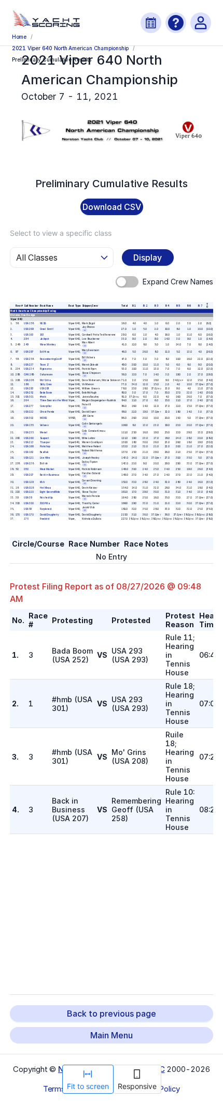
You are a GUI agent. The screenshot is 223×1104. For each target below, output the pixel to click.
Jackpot (44, 338)
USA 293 (28, 388)
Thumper (44, 442)
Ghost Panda (46, 412)
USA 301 (28, 396)
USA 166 (28, 446)
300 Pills (44, 503)
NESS (42, 323)
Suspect (44, 438)
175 (26, 519)
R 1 (134, 305)
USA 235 (28, 432)
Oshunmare (45, 374)
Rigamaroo (45, 369)
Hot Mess (44, 488)
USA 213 (28, 442)
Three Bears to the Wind (53, 400)
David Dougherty (48, 514)
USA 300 (28, 503)
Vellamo (43, 425)
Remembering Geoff (50, 359)
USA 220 (28, 492)
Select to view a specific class (61, 233)
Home (19, 37)
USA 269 (28, 328)
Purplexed (45, 509)
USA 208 (28, 380)
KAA (41, 482)
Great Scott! (46, 328)
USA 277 (28, 406)
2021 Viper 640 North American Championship (70, 48)
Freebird (44, 519)
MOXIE (43, 417)
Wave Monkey (47, 344)
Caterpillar (45, 406)
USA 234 (29, 369)
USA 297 (28, 352)
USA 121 (28, 458)
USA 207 (28, 475)
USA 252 (28, 392)
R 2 (145, 305)
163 (41, 334)
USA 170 (28, 514)
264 (26, 400)
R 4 (167, 305)
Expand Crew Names (178, 281)
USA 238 (28, 463)
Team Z (43, 365)
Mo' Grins (44, 380)
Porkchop (44, 446)
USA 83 (28, 509)
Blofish (43, 463)
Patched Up (45, 497)
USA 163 (28, 334)
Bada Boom (45, 392)
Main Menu (111, 1035)
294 (26, 338)
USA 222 (28, 412)
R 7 (200, 305)
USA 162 (28, 452)
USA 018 (28, 488)
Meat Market (46, 469)
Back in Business (49, 475)
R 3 (156, 305)
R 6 (189, 305)
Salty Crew (45, 384)
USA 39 (28, 497)
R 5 (178, 305)
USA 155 (28, 425)
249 (26, 344)
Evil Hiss (44, 352)
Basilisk (43, 452)
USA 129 (28, 482)
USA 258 (28, 359)
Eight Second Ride (49, 492)
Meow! (43, 432)
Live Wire (44, 458)
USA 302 (28, 417)
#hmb (42, 396)
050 (26, 469)
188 (26, 384)
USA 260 (28, 438)
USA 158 (28, 323)
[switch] (127, 282)
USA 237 (28, 365)
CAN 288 (29, 374)
